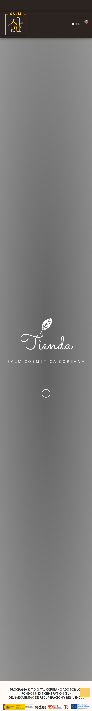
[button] (63, 24)
